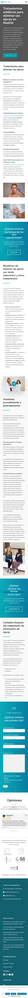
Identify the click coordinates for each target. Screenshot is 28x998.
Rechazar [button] (13, 993)
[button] (26, 2)
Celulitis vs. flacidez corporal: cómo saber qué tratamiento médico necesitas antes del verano (13, 939)
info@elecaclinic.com (10, 895)
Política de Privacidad (8, 963)
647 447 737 (16, 892)
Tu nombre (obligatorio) (8, 728)
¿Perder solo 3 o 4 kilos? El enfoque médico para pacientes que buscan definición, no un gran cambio (13, 947)
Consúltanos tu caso (8, 753)
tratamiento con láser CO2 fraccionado (13, 164)
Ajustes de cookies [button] (22, 993)
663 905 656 (7, 892)
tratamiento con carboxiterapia (11, 115)
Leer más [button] (5, 827)
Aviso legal (5, 960)
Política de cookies (7, 967)
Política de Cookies (16, 996)
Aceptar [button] (7, 993)
